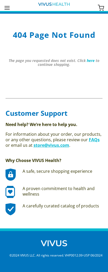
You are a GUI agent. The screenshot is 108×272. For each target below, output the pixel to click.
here (91, 60)
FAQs (94, 140)
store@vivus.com (51, 145)
